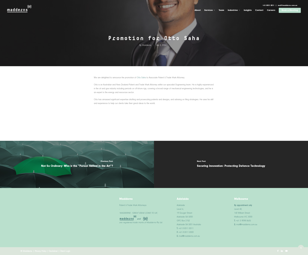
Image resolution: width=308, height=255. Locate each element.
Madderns (146, 45)
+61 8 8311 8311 (268, 5)
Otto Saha (141, 78)
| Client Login (64, 251)
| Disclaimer (52, 251)
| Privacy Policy (40, 251)
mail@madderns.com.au (287, 5)
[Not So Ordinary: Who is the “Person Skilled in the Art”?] (77, 164)
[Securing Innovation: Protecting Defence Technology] (231, 164)
